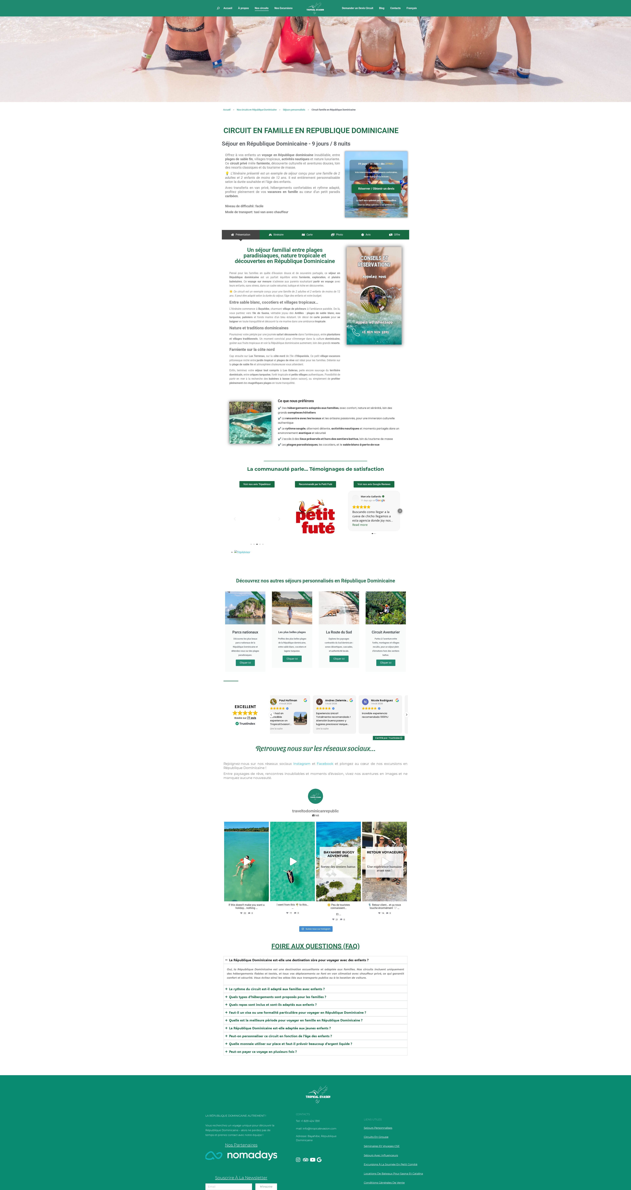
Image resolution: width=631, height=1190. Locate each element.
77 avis (251, 718)
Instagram (301, 764)
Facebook (325, 764)
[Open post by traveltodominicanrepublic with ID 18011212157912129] (338, 861)
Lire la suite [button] (327, 728)
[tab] (241, 234)
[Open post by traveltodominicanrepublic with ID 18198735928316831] (292, 861)
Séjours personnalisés (294, 109)
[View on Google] (355, 498)
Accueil (226, 109)
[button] (235, 519)
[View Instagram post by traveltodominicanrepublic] (266, 897)
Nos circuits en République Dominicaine (257, 109)
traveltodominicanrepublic (246, 825)
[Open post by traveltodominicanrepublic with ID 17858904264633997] (384, 861)
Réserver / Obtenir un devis (376, 188)
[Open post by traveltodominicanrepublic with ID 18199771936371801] (246, 861)
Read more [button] (360, 525)
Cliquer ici (245, 662)
